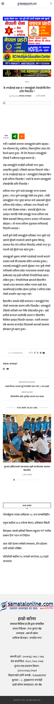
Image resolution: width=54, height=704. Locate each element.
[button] (5, 447)
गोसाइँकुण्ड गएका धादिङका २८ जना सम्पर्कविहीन (26, 515)
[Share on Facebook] (34, 353)
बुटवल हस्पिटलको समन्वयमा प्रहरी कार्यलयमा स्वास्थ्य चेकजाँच (27, 468)
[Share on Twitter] (38, 353)
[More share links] (22, 136)
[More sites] (15, 136)
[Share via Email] (44, 353)
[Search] (51, 4)
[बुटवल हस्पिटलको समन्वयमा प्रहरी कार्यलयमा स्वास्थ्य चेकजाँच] (27, 438)
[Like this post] (32, 353)
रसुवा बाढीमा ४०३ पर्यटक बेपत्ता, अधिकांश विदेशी (26, 523)
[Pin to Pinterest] (40, 353)
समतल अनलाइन (25, 96)
